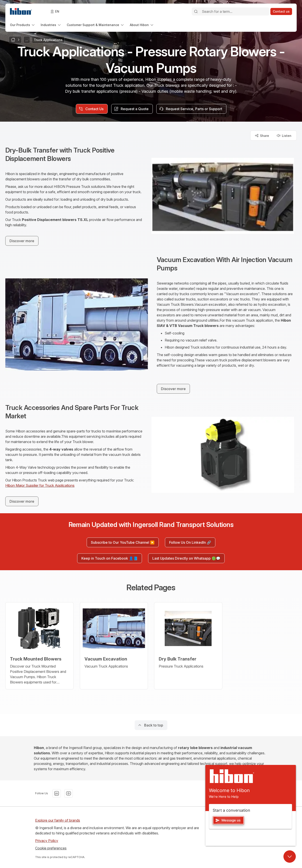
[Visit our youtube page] (68, 793)
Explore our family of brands (57, 820)
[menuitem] (22, 25)
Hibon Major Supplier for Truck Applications (40, 485)
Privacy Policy (46, 840)
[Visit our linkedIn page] (56, 793)
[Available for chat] (289, 856)
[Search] (196, 11)
